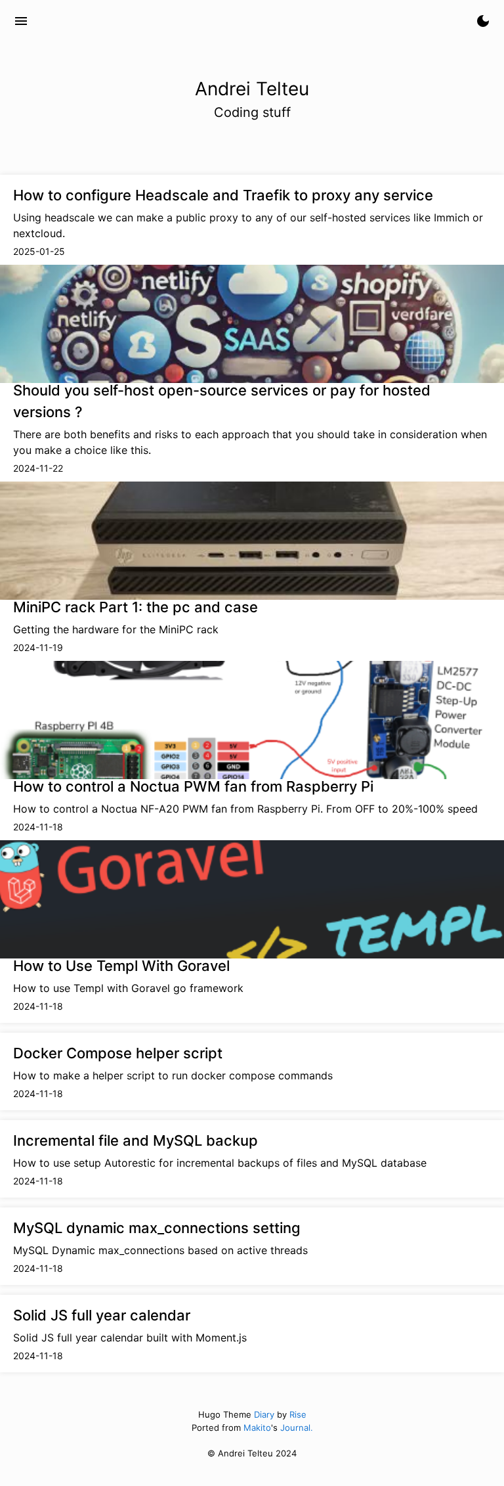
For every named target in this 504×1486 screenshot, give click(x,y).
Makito (257, 1427)
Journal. (296, 1427)
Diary (264, 1414)
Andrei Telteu (86, 21)
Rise (297, 1414)
